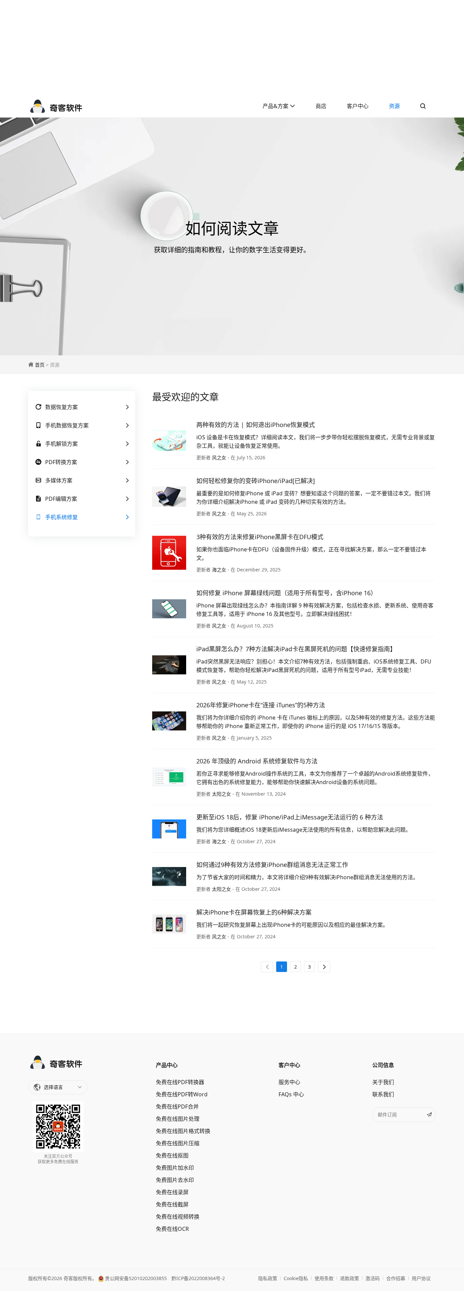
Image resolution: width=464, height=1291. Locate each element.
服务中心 (289, 1082)
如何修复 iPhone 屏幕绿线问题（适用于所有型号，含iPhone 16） (286, 593)
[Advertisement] (232, 47)
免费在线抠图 (172, 1155)
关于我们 (383, 1082)
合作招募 (395, 1278)
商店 (321, 106)
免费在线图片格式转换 (183, 1131)
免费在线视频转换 (177, 1216)
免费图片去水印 (175, 1180)
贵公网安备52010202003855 (135, 1278)
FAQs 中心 (291, 1094)
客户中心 (358, 106)
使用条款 (324, 1278)
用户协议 (421, 1278)
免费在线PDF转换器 (180, 1082)
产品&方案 (276, 106)
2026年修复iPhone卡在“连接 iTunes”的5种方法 (260, 705)
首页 (39, 364)
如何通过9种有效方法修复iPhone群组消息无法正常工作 (272, 865)
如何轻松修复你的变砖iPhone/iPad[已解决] (255, 481)
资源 (394, 106)
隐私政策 (267, 1278)
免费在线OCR (172, 1229)
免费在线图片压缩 (177, 1143)
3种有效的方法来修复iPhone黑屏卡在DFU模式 (259, 537)
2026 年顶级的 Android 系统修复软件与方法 (257, 761)
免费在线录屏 (172, 1192)
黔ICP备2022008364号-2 (198, 1278)
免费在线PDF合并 (177, 1106)
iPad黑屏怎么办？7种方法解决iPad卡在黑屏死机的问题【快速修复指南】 (296, 649)
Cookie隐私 (296, 1278)
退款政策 (349, 1278)
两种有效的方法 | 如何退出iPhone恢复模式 (255, 425)
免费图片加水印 (175, 1167)
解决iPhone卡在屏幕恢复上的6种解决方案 (253, 912)
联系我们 (383, 1094)
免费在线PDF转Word (182, 1094)
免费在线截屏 (172, 1204)
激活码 (372, 1278)
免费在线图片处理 (177, 1118)
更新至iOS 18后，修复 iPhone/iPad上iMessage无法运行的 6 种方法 (289, 817)
